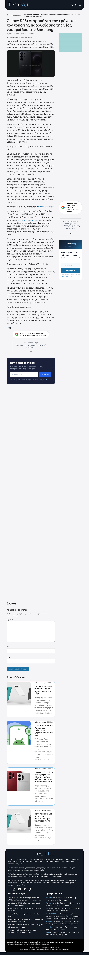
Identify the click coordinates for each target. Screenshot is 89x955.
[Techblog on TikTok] (30, 889)
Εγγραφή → (70, 270)
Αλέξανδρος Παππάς (27, 34)
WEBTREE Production (52, 948)
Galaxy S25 (19, 127)
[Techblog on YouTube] (19, 889)
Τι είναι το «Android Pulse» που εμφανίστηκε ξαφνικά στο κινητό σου (44, 730)
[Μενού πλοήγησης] (80, 4)
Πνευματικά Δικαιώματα (15, 944)
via (8, 328)
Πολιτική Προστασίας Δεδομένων (26, 942)
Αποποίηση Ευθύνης (30, 944)
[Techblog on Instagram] (13, 889)
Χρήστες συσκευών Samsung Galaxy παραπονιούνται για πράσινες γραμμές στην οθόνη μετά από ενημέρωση (63, 916)
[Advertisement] (31, 493)
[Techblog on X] (24, 889)
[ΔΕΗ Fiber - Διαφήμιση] (70, 42)
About (43, 948)
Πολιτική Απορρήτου (40, 379)
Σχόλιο (10, 620)
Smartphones (13, 37)
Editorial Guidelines (43, 944)
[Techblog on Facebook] (9, 889)
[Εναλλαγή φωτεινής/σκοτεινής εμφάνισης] (76, 4)
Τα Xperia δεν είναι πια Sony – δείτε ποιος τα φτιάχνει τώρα (43, 690)
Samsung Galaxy (26, 37)
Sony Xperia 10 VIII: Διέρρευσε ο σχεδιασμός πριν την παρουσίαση (43, 817)
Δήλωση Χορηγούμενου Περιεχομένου (62, 942)
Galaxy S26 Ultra (46, 207)
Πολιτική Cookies (43, 942)
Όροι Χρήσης (11, 942)
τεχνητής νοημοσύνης (27, 220)
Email (9, 657)
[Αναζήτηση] (73, 4)
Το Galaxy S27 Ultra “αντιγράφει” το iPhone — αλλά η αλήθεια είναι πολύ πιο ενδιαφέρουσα (44, 777)
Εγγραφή (45, 374)
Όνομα (9, 647)
